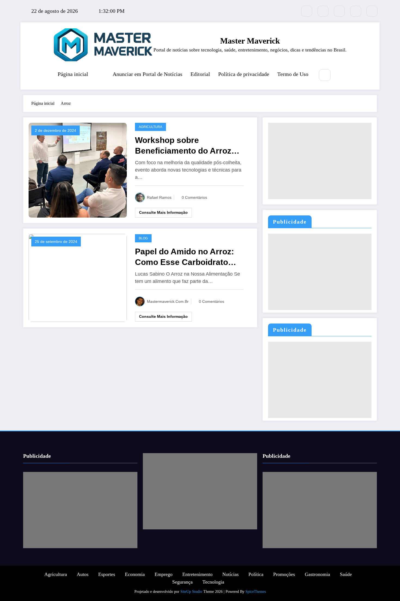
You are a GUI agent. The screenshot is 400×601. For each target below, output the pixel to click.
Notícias (230, 574)
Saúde (346, 574)
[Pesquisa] (325, 75)
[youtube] (372, 11)
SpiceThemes (255, 592)
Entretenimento (197, 574)
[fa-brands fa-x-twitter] (306, 11)
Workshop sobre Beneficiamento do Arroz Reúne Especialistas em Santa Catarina (183, 146)
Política (255, 574)
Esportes (106, 574)
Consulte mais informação (163, 212)
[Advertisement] (319, 161)
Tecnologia (213, 582)
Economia (135, 574)
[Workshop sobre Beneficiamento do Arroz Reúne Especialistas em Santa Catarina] (78, 169)
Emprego (164, 574)
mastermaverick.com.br (168, 301)
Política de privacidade (243, 74)
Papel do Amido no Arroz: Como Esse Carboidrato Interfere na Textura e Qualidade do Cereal (184, 257)
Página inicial (73, 74)
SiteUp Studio (191, 592)
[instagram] (355, 11)
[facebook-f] (323, 11)
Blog (143, 238)
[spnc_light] (341, 75)
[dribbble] (339, 11)
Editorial (200, 74)
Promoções (284, 574)
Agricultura (150, 127)
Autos (82, 574)
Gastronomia (317, 574)
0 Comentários (194, 197)
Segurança (182, 582)
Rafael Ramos (159, 197)
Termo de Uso (292, 74)
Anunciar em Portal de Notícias (147, 74)
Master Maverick (250, 40)
